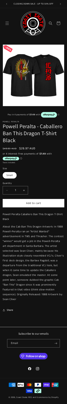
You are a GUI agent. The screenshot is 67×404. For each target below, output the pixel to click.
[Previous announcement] (7, 4)
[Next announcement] (60, 4)
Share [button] (10, 310)
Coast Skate (22, 397)
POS (30, 397)
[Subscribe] (56, 343)
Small (9, 175)
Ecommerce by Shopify (47, 397)
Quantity (7, 183)
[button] (7, 23)
